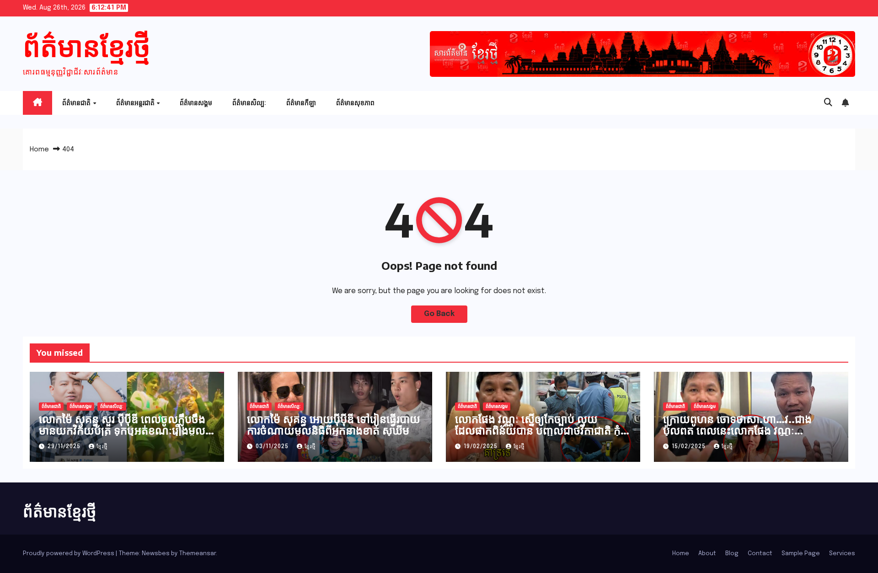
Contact (760, 554)
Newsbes (156, 554)
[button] (828, 103)
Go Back (439, 314)
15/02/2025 (689, 447)
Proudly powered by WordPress (69, 554)
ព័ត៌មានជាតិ (77, 103)
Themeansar (197, 554)
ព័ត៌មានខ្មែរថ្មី (86, 45)
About (707, 554)
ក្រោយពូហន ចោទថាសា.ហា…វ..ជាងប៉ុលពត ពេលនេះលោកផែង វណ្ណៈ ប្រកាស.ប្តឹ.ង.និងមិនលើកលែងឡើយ (737, 430)
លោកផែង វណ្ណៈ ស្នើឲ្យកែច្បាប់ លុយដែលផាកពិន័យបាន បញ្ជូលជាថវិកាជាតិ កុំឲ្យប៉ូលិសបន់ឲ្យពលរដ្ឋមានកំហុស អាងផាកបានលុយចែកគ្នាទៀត (542, 436)
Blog (732, 554)
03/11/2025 (273, 447)
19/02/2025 (481, 447)
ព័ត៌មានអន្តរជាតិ (136, 103)
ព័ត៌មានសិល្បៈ (249, 103)
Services (842, 554)
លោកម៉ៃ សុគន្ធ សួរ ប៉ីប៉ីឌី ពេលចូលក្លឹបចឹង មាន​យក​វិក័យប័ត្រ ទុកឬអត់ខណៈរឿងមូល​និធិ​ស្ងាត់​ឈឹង (122, 430)
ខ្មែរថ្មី (102, 447)
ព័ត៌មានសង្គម (196, 103)
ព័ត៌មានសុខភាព (355, 103)
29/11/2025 (65, 447)
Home (39, 149)
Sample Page (801, 554)
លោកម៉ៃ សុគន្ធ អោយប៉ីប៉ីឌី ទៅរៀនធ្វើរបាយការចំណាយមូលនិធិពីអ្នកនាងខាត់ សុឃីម (333, 424)
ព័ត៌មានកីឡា (301, 103)
